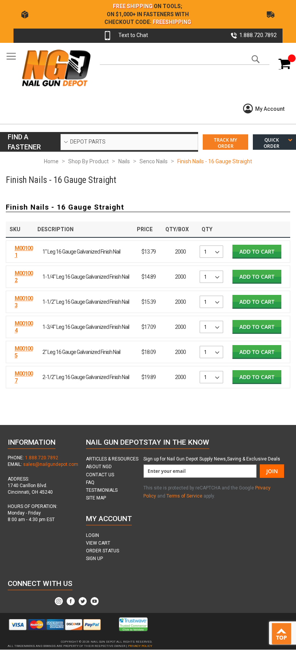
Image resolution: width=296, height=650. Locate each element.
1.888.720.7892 (41, 457)
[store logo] (56, 67)
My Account (269, 109)
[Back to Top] (283, 634)
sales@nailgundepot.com (50, 464)
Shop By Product (88, 161)
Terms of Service (184, 496)
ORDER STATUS (102, 551)
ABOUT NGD (99, 466)
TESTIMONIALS (102, 490)
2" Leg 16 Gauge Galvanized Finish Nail (81, 352)
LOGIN (92, 535)
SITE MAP (96, 498)
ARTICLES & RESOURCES (112, 459)
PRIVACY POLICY (140, 646)
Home (51, 161)
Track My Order (225, 143)
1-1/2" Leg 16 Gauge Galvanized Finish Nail (85, 302)
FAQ (90, 482)
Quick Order (271, 143)
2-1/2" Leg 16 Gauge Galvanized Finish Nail (85, 377)
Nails (124, 161)
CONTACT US (100, 474)
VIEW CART (98, 543)
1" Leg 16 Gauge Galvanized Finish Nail (81, 252)
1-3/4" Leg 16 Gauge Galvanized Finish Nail (85, 327)
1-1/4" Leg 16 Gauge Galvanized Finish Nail (85, 277)
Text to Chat (133, 35)
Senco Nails (154, 161)
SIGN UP (94, 558)
